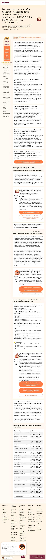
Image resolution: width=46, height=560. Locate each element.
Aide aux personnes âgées (19, 487)
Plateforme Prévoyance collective (13, 539)
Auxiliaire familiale (17, 441)
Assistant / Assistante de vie (20, 452)
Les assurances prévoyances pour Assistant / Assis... (6, 97)
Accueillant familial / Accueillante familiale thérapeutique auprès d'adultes (20, 438)
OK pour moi (22, 553)
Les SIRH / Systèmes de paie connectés (31, 530)
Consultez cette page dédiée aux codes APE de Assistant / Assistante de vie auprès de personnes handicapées (28, 162)
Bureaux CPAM (22, 531)
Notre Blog (21, 509)
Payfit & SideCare (31, 514)
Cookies (38, 523)
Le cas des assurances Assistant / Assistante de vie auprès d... (6, 108)
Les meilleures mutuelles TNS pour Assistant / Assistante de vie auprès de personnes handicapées (31, 390)
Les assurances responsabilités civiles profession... (6, 92)
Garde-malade (17, 477)
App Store (38, 528)
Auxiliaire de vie (17, 459)
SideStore (4, 522)
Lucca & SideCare (31, 516)
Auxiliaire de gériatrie (18, 466)
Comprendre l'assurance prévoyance (31, 293)
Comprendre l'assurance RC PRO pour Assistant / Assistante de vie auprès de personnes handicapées (31, 217)
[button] (7, 558)
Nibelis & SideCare (31, 517)
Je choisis (14, 553)
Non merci (5, 553)
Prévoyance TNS (5, 516)
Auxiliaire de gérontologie (19, 473)
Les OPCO (21, 535)
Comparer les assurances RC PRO (31, 212)
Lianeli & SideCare (31, 521)
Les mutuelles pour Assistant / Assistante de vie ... (6, 102)
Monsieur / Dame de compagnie (21, 480)
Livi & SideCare (31, 519)
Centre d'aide (39, 509)
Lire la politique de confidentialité (7, 550)
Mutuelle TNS (4, 514)
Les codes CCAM (22, 533)
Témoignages (39, 515)
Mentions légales (39, 519)
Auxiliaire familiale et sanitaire (20, 484)
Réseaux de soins (22, 540)
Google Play (39, 529)
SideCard (4, 521)
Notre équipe (39, 513)
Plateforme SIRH (14, 542)
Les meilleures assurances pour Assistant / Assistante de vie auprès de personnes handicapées (7, 53)
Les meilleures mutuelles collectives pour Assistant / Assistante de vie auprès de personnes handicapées (31, 384)
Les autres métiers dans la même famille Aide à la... (6, 115)
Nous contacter (39, 511)
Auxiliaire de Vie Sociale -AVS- (20, 491)
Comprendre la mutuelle (31, 395)
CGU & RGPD (39, 521)
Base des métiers (22, 523)
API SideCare (30, 527)
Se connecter (39, 508)
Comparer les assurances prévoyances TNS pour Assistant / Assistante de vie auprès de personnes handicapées (31, 289)
